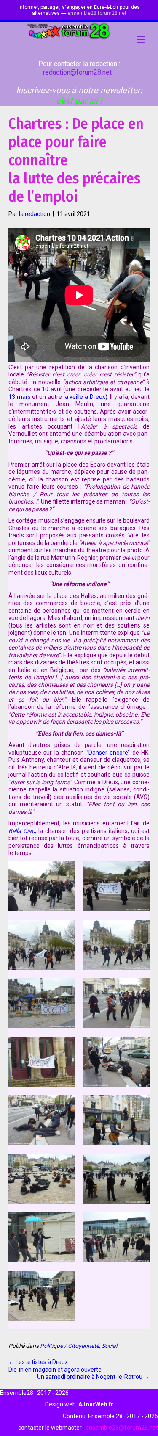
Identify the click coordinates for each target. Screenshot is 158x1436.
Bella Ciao (21, 830)
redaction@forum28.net (77, 72)
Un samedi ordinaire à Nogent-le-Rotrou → (93, 1376)
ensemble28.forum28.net (96, 13)
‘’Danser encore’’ (108, 752)
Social (109, 1345)
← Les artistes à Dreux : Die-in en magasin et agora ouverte (55, 1366)
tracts (16, 535)
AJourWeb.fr (95, 1404)
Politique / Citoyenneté (69, 1345)
